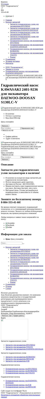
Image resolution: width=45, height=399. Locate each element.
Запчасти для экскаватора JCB (17, 361)
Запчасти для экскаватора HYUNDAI (20, 345)
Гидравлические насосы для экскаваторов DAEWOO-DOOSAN (26, 46)
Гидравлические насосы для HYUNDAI (21, 369)
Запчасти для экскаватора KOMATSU (20, 357)
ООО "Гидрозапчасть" (14, 67)
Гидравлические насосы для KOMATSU (21, 371)
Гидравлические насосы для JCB (18, 385)
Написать (5, 126)
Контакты (9, 63)
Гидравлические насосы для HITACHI (21, 387)
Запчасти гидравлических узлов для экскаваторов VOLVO (24, 38)
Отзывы (9, 286)
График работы (18, 316)
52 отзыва (5, 4)
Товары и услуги (12, 69)
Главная (9, 20)
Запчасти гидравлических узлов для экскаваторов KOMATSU (24, 33)
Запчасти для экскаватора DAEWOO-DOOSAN (24, 349)
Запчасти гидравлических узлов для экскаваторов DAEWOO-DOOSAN (24, 29)
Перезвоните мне (27, 128)
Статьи (8, 288)
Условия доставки (13, 61)
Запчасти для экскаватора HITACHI (20, 359)
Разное (12, 57)
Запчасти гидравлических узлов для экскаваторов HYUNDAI (24, 25)
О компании (10, 59)
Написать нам (7, 316)
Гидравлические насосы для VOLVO (20, 373)
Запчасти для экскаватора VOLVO (19, 347)
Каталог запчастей (13, 22)
